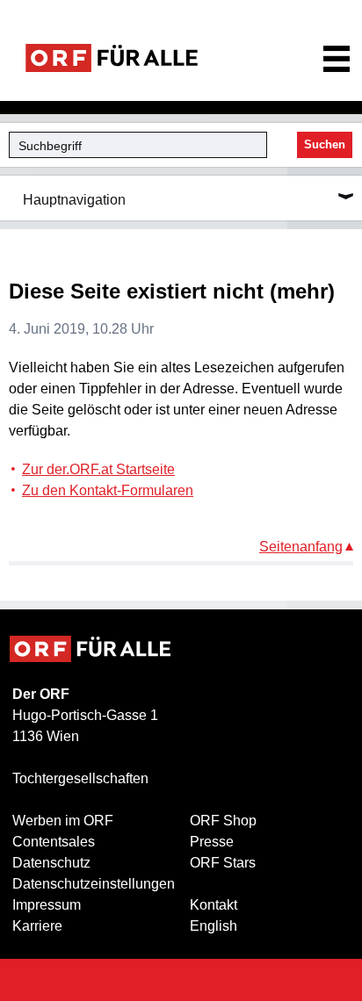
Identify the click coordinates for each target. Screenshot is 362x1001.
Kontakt (213, 904)
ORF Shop (223, 820)
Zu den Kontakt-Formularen (107, 490)
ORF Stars (223, 862)
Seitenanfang (301, 546)
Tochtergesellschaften (80, 778)
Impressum (46, 904)
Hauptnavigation (74, 199)
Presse (212, 841)
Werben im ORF (62, 820)
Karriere (37, 925)
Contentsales (53, 841)
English (213, 925)
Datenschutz (51, 862)
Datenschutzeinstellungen (93, 883)
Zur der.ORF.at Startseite (98, 469)
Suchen (324, 144)
